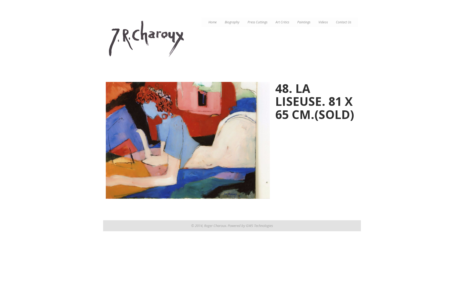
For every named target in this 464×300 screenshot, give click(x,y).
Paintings (303, 22)
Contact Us (343, 22)
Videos (323, 22)
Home (212, 22)
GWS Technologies (259, 225)
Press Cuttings (257, 22)
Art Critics (282, 22)
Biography (232, 22)
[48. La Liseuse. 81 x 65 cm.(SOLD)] (188, 140)
